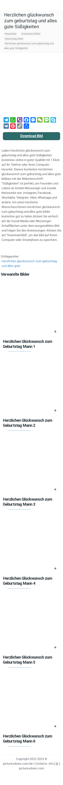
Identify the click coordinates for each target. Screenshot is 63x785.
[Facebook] (19, 775)
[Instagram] (44, 775)
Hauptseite (10, 33)
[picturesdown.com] (31, 5)
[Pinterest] (36, 775)
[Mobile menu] (4, 5)
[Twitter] (27, 775)
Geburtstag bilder (14, 38)
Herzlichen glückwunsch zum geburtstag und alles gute (29, 263)
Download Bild (31, 135)
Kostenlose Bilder (31, 33)
